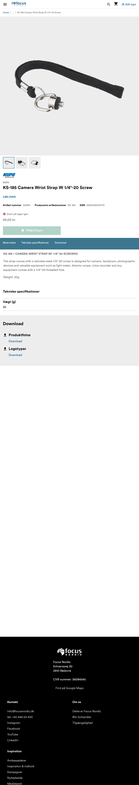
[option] (8, 163)
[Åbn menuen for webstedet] (7, 4)
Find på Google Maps (70, 688)
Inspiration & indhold (20, 766)
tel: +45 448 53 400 (20, 717)
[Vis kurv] (116, 4)
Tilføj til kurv (34, 230)
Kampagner (14, 772)
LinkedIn (12, 740)
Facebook (13, 729)
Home (6, 12)
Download (15, 341)
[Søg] (108, 4)
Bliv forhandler (81, 717)
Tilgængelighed (82, 723)
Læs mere (9, 196)
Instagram (13, 723)
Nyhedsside (15, 778)
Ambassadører (16, 760)
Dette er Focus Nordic (86, 711)
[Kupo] (9, 175)
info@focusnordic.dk (20, 711)
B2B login (130, 4)
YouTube (12, 734)
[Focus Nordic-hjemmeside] (19, 4)
